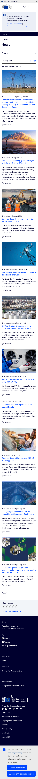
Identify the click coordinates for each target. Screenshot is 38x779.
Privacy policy (7, 729)
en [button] (24, 6)
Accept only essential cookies (21, 774)
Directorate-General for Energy (13, 671)
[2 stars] (6, 606)
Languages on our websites (12, 721)
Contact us (6, 713)
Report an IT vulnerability (11, 717)
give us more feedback (13, 612)
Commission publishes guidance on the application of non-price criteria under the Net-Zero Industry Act (19, 569)
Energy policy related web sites (13, 686)
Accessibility (6, 737)
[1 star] (4, 606)
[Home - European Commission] (7, 6)
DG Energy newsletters (9, 646)
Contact (4, 660)
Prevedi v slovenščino (14, 24)
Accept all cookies (17, 768)
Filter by (5, 53)
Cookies (5, 725)
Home (6, 39)
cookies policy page (15, 753)
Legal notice (6, 733)
